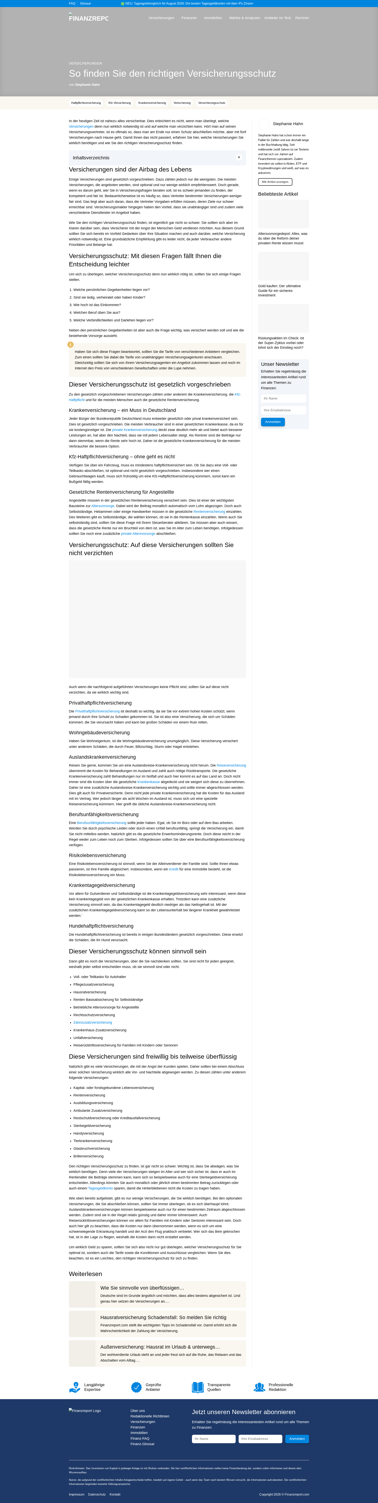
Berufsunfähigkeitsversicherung (101, 823)
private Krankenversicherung (134, 430)
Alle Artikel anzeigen (275, 181)
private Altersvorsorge (138, 534)
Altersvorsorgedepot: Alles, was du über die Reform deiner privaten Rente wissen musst (283, 238)
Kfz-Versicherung (119, 102)
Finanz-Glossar (143, 1444)
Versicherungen (161, 18)
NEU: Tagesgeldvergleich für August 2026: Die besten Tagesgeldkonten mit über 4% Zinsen (189, 3)
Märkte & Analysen (244, 18)
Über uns (138, 1411)
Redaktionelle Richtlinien (150, 1416)
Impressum (76, 1494)
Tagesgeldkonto (100, 1188)
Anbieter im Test (277, 18)
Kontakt (115, 1494)
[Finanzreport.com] (88, 18)
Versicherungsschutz (211, 102)
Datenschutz (97, 1494)
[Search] (307, 3)
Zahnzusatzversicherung (92, 1022)
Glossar (85, 3)
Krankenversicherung (152, 102)
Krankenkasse (148, 782)
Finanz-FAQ (140, 1438)
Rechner (302, 18)
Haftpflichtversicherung (86, 102)
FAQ (72, 3)
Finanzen (189, 18)
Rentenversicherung (209, 512)
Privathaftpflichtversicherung (97, 711)
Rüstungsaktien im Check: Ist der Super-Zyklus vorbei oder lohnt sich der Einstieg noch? (281, 342)
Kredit (173, 869)
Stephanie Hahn (87, 85)
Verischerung (182, 102)
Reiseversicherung (231, 765)
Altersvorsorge (102, 506)
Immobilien (213, 18)
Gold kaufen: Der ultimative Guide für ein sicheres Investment (279, 290)
